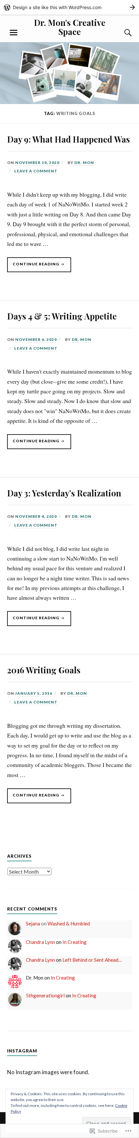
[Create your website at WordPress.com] (69, 7)
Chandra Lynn (40, 942)
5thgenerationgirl (45, 995)
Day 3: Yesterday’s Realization (64, 492)
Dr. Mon (84, 162)
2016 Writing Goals (43, 669)
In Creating (74, 942)
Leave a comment (36, 170)
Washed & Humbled (69, 923)
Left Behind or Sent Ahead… (92, 960)
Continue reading (33, 266)
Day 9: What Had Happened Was (68, 139)
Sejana (33, 923)
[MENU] (13, 33)
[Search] (121, 33)
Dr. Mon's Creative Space (69, 27)
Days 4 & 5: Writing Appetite (62, 315)
